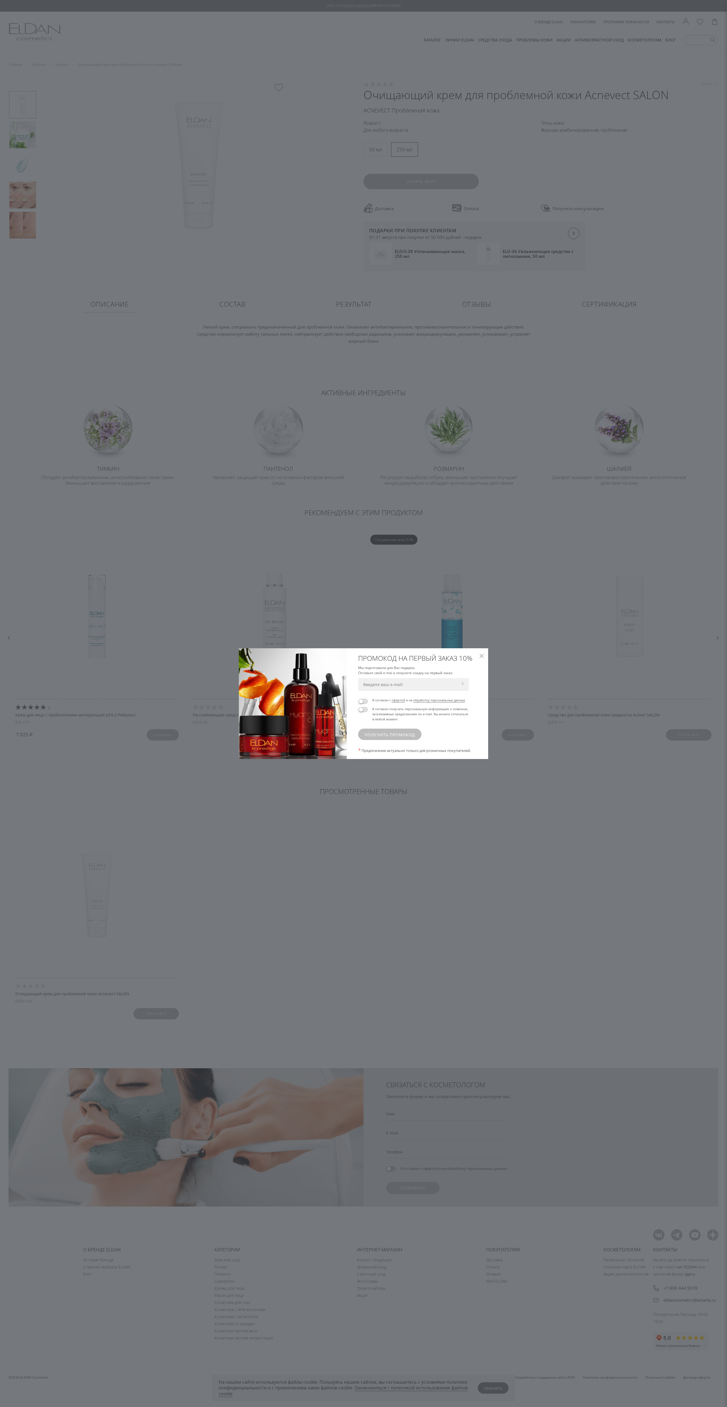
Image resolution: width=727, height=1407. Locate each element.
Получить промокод (389, 734)
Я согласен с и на (418, 700)
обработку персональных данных (439, 700)
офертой (398, 700)
